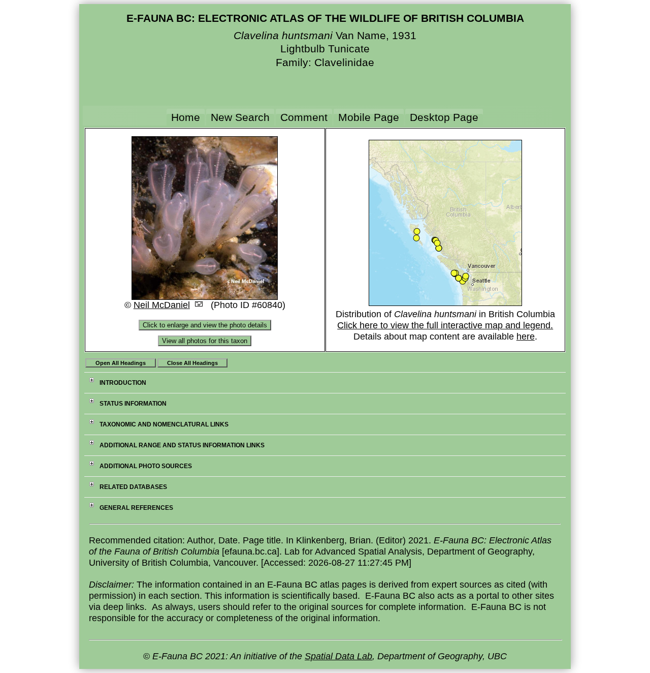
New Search (240, 117)
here (525, 336)
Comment (304, 117)
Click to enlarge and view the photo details (205, 325)
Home (185, 117)
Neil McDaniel (162, 305)
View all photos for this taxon (204, 341)
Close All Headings (192, 363)
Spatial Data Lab (338, 656)
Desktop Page (444, 117)
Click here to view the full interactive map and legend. (445, 325)
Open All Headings (120, 363)
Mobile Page (368, 117)
